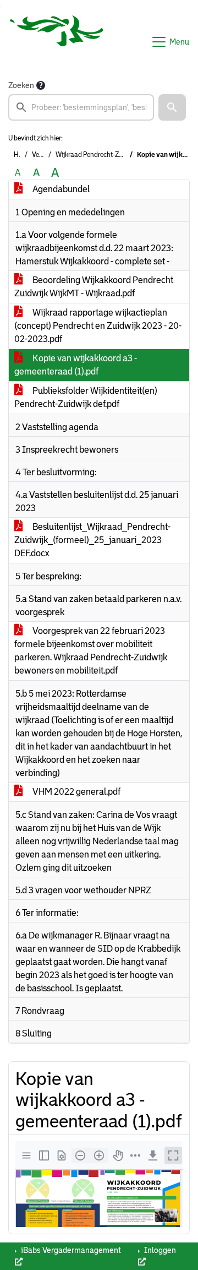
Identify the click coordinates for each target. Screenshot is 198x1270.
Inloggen (159, 1250)
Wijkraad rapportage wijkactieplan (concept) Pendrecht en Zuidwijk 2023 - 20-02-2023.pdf (98, 326)
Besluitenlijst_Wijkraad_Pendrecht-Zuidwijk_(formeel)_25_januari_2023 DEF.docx (92, 540)
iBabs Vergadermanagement (70, 1250)
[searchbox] (81, 107)
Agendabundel (60, 189)
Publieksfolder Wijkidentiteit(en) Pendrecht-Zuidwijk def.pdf (85, 397)
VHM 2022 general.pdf (75, 791)
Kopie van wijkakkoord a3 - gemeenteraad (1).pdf (75, 365)
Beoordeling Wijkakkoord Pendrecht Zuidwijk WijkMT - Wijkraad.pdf (93, 286)
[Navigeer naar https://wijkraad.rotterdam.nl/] (56, 41)
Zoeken (21, 85)
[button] (172, 107)
